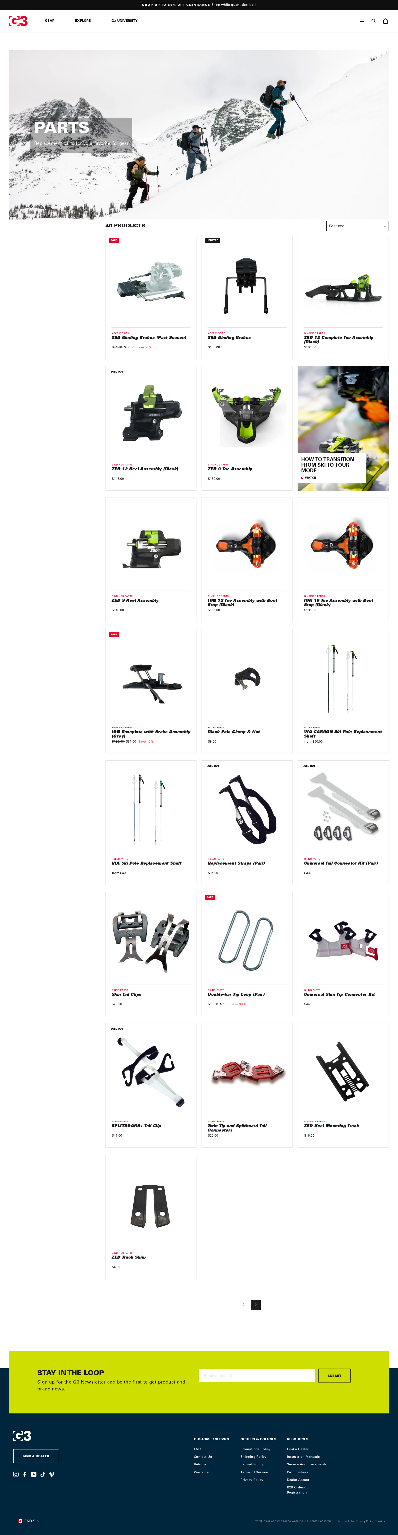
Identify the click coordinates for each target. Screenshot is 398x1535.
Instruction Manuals (303, 1456)
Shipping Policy (253, 1456)
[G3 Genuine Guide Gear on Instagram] (16, 1474)
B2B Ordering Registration (298, 1489)
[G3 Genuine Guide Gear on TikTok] (43, 1474)
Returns (200, 1464)
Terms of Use (346, 1521)
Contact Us (203, 1456)
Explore (83, 21)
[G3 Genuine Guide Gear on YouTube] (34, 1474)
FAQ (197, 1449)
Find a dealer (36, 1456)
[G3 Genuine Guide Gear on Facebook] (25, 1474)
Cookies (380, 1521)
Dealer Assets (298, 1480)
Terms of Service (254, 1472)
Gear (49, 21)
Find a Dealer (298, 1449)
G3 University (124, 21)
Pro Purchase (298, 1472)
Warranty (201, 1472)
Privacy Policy (251, 1480)
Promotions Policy (255, 1449)
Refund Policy (251, 1464)
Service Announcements (307, 1464)
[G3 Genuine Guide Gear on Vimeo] (52, 1474)
